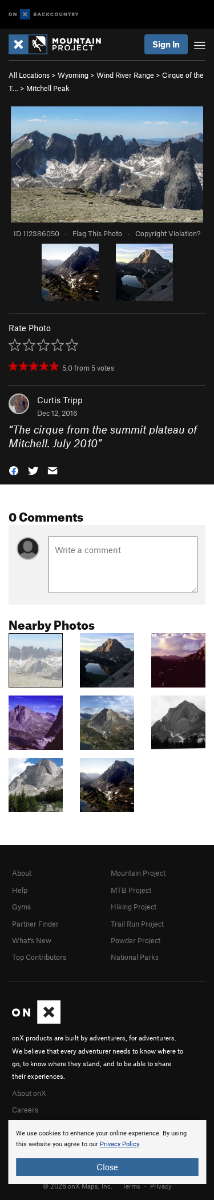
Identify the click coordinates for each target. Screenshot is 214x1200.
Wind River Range (125, 75)
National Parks (135, 956)
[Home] (60, 44)
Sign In (166, 44)
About (21, 872)
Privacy (161, 1186)
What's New (31, 940)
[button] (14, 469)
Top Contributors (39, 956)
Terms (131, 1186)
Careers (25, 1109)
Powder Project (135, 940)
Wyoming (73, 75)
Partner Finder (35, 923)
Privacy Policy (119, 1144)
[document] (107, 1152)
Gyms (21, 906)
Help (19, 890)
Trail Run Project (137, 923)
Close (107, 1167)
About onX (29, 1093)
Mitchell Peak (48, 88)
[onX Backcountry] (43, 14)
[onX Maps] (36, 1021)
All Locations (29, 75)
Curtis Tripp (60, 400)
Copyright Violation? (167, 233)
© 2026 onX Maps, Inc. (77, 1186)
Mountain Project (138, 872)
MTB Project (131, 890)
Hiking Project (133, 906)
